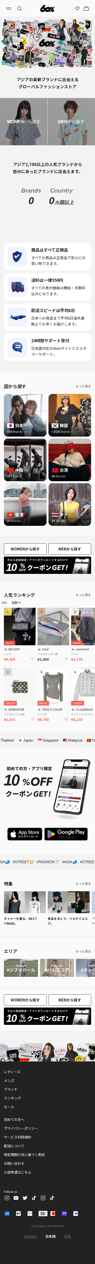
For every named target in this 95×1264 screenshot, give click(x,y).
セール (9, 1130)
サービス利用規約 (17, 1160)
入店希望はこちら (17, 1195)
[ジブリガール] (21, 991)
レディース (12, 1095)
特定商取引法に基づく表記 (24, 1178)
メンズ (9, 1103)
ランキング (12, 1121)
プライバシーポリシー (21, 1151)
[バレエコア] (57, 991)
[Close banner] (4, 4)
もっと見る (83, 409)
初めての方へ (14, 1142)
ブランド (11, 1112)
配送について (14, 1169)
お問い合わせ (14, 1186)
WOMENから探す (25, 572)
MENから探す (69, 572)
